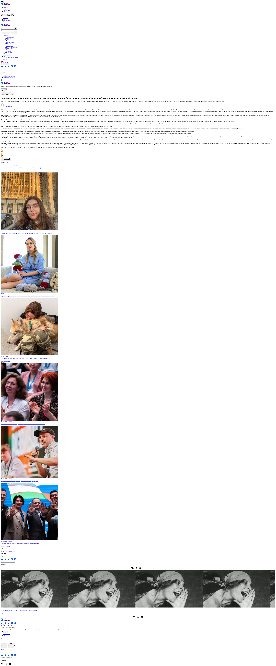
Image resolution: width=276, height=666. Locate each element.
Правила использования (9, 77)
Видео (5, 59)
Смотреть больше (5, 361)
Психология (9, 52)
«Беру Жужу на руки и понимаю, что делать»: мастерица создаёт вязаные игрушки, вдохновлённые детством (27, 296)
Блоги (4, 11)
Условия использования (26, 168)
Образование (6, 10)
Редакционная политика (9, 76)
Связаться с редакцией (6, 625)
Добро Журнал (11, 551)
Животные (9, 38)
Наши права (9, 50)
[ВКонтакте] (132, 568)
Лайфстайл (3, 91)
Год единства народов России (10, 57)
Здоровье (8, 51)
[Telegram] (140, 568)
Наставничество (10, 40)
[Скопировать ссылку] (143, 568)
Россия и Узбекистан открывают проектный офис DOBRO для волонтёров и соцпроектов (23, 424)
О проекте (5, 75)
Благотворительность (11, 47)
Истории (5, 7)
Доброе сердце (10, 37)
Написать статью (5, 64)
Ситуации (5, 8)
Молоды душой (10, 42)
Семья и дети (9, 48)
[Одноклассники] (136, 568)
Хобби (7, 39)
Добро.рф (10, 421)
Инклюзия (8, 43)
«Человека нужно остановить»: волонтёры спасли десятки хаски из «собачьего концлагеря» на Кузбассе (26, 358)
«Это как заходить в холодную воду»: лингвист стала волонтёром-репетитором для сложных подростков (26, 233)
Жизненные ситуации (8, 44)
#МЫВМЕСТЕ (7, 55)
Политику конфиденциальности (41, 168)
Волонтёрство (9, 46)
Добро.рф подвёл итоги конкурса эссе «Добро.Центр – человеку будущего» (19, 481)
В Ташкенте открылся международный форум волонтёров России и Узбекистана (20, 543)
